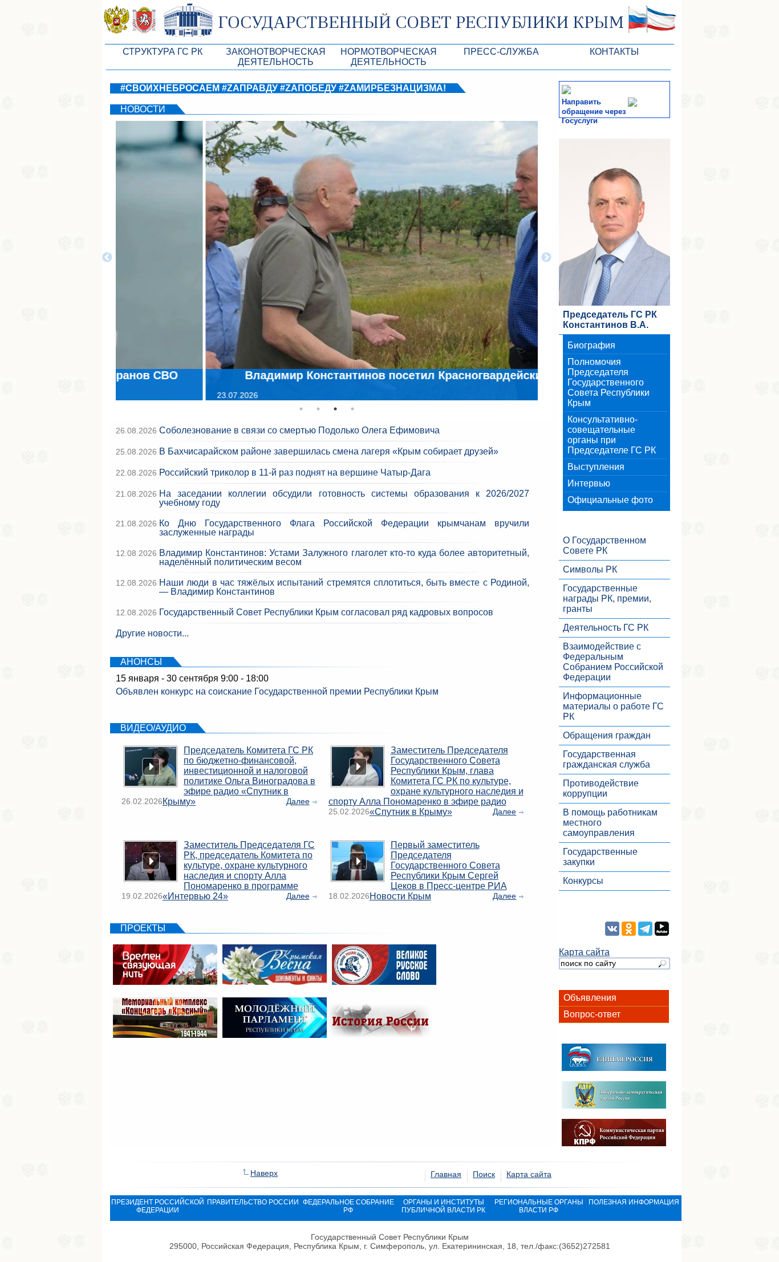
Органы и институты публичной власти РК (443, 1206)
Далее (298, 801)
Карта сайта (584, 952)
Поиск (484, 1174)
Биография (591, 345)
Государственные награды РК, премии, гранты (607, 598)
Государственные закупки (600, 857)
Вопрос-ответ (591, 1014)
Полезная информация (634, 1202)
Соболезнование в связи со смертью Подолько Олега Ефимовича (299, 430)
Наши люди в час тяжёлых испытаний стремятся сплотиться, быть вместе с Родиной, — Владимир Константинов (344, 587)
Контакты (614, 51)
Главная (446, 1174)
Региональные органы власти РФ (538, 1206)
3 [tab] (335, 409)
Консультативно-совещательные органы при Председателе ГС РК (611, 435)
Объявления (589, 998)
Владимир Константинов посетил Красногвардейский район (328, 375)
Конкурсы (583, 881)
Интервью (588, 483)
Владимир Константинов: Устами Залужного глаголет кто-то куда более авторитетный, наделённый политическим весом (344, 557)
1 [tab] (301, 409)
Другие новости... (152, 633)
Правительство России (253, 1202)
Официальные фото (610, 500)
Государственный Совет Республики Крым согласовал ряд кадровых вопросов (326, 612)
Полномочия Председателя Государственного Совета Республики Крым (608, 382)
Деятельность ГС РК (605, 627)
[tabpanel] (327, 257)
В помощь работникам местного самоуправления (610, 822)
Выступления (595, 467)
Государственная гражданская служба (606, 759)
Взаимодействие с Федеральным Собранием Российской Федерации (613, 662)
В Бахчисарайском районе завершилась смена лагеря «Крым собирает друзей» (328, 451)
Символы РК (590, 569)
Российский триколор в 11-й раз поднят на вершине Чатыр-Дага (295, 472)
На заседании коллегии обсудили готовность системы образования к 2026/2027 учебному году (344, 498)
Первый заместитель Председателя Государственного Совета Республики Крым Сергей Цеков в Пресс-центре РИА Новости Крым (438, 870)
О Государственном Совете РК (604, 545)
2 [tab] (318, 409)
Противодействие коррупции (601, 788)
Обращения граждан (607, 735)
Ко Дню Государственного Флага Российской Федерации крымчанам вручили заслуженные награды (344, 527)
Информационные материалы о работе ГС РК (613, 706)
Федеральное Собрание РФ (348, 1206)
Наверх (264, 1173)
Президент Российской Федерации (157, 1206)
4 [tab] (352, 409)
